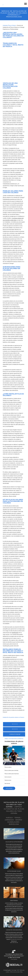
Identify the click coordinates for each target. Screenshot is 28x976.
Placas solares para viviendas (11, 770)
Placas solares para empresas (12, 773)
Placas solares (8, 767)
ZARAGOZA (9, 820)
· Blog (21, 972)
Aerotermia (7, 783)
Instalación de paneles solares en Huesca (13, 717)
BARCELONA (14, 824)
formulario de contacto (15, 939)
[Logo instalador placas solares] (4, 5)
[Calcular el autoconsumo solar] (14, 839)
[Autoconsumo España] (14, 868)
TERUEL (17, 817)
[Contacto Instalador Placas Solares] (14, 927)
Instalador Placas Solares (9, 25)
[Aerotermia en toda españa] (14, 897)
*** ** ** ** (15, 724)
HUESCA (9, 817)
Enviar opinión (14, 959)
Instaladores (9, 788)
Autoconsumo (8, 777)
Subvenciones (8, 780)
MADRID (19, 820)
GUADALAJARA (13, 822)
